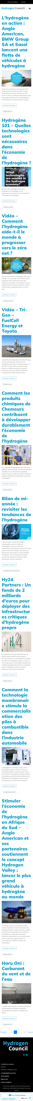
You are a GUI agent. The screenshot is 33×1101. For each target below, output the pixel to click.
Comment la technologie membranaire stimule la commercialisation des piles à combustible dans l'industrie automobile (16, 716)
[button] (29, 8)
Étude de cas (7, 111)
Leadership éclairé (9, 792)
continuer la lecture (9, 105)
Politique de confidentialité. (10, 1088)
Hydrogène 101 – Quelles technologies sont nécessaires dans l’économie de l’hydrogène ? (16, 141)
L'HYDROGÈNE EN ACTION (8, 1073)
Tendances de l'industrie (11, 571)
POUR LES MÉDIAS (6, 1082)
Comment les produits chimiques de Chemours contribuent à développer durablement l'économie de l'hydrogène (16, 417)
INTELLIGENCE (5, 1076)
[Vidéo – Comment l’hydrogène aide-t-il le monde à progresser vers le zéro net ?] (16, 265)
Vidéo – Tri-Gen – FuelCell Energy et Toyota (14, 320)
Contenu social (8, 207)
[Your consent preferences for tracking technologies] (30, 1098)
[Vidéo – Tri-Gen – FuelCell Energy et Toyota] (16, 346)
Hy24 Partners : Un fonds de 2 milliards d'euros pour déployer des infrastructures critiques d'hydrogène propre (16, 603)
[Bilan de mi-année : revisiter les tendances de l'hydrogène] (16, 531)
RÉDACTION (4, 1079)
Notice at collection (8, 1099)
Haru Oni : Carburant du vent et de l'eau (16, 971)
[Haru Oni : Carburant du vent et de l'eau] (16, 993)
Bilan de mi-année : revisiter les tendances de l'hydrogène (16, 509)
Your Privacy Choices (18, 1095)
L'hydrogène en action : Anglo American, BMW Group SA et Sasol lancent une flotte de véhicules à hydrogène (15, 41)
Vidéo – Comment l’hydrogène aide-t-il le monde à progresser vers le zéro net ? (15, 234)
